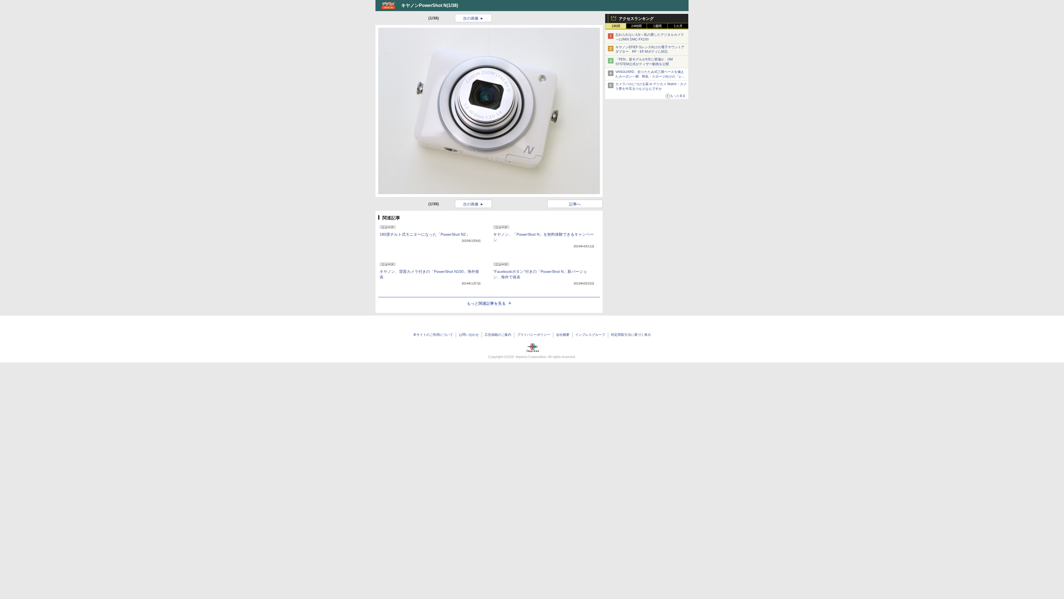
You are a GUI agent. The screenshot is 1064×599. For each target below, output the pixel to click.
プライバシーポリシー (533, 335)
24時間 (636, 26)
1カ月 (678, 26)
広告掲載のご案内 (498, 335)
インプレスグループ (590, 335)
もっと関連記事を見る (486, 303)
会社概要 (562, 335)
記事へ (575, 204)
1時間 (616, 26)
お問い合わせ (469, 335)
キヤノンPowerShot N (424, 5)
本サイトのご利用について (433, 335)
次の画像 (471, 18)
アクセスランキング (636, 18)
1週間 (657, 26)
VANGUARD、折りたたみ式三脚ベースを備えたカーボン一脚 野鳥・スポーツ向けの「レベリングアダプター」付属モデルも (650, 76)
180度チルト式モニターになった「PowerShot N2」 (425, 234)
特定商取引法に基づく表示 (631, 335)
